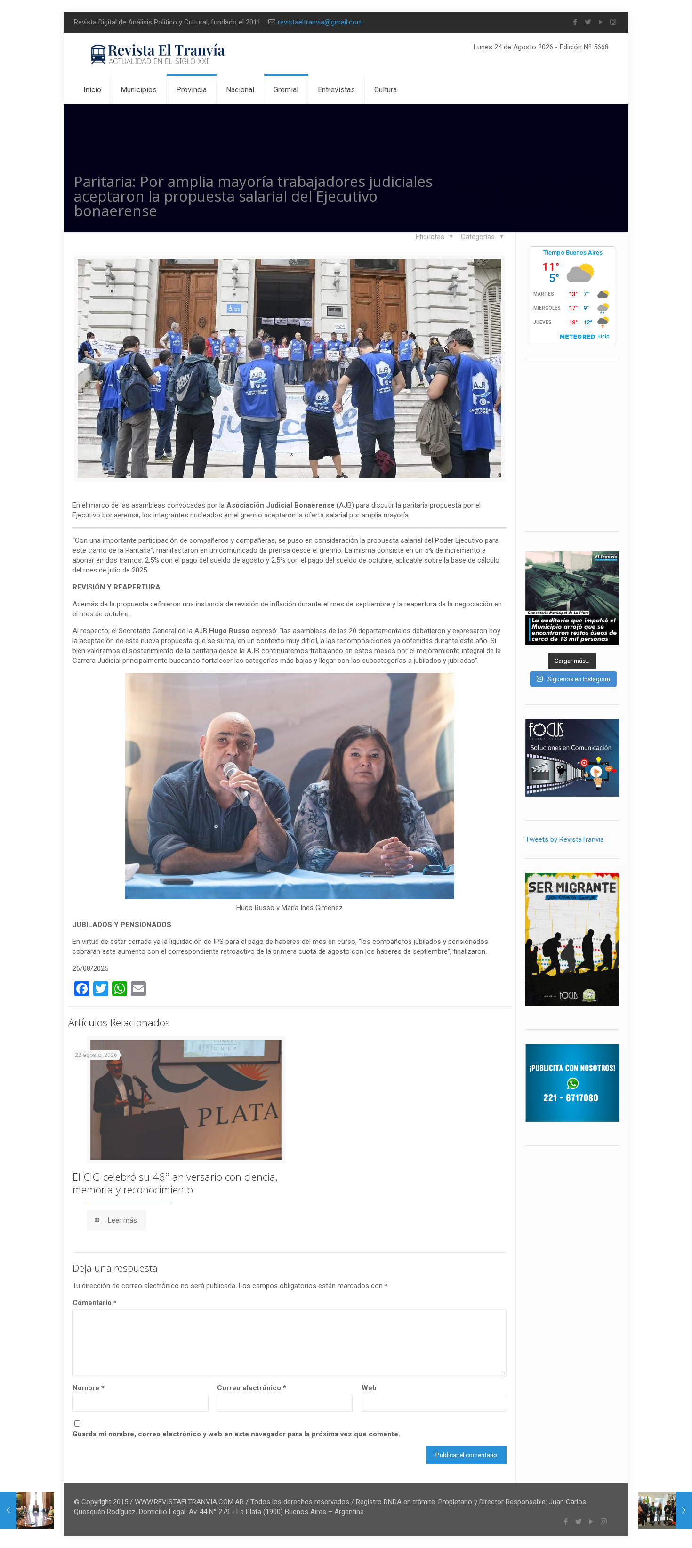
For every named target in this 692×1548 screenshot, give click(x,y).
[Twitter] (588, 22)
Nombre (88, 1388)
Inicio (509, 179)
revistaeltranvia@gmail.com (320, 22)
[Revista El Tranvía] (158, 54)
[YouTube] (600, 22)
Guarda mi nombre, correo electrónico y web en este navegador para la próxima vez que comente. (236, 1434)
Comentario (94, 1302)
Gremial (585, 179)
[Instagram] (613, 22)
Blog (545, 179)
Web (369, 1388)
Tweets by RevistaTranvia (564, 839)
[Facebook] (575, 22)
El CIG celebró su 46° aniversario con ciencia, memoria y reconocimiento (175, 1182)
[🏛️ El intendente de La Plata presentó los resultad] (572, 598)
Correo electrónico (251, 1388)
